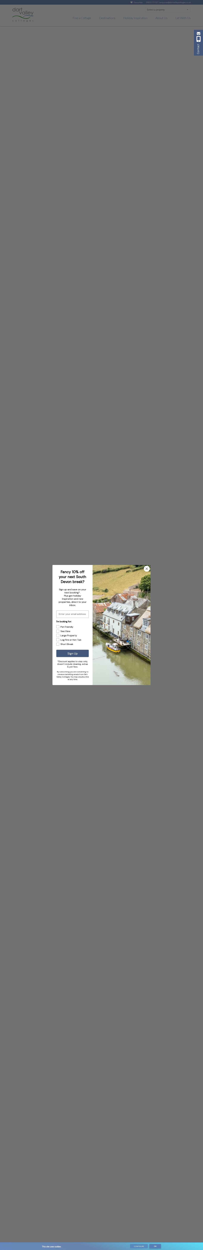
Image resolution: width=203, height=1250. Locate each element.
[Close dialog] (146, 568)
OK (155, 1246)
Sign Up (72, 653)
